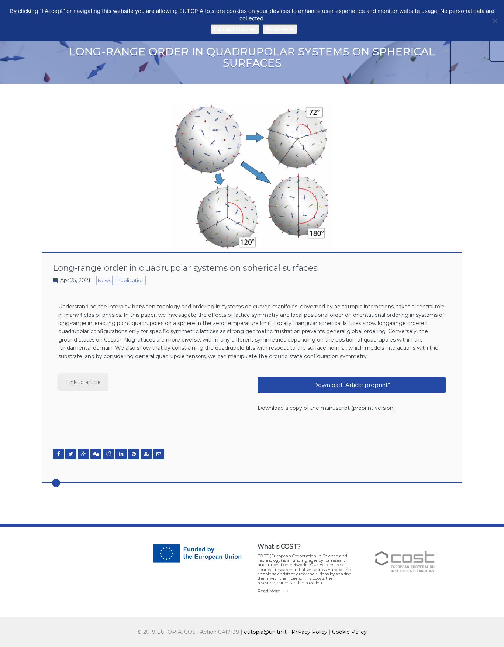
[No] (494, 20)
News (104, 280)
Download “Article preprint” (351, 385)
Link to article (83, 382)
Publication (130, 280)
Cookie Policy (349, 632)
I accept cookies (235, 28)
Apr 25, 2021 (75, 280)
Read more (280, 28)
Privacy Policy (309, 632)
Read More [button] (269, 591)
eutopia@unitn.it (265, 632)
